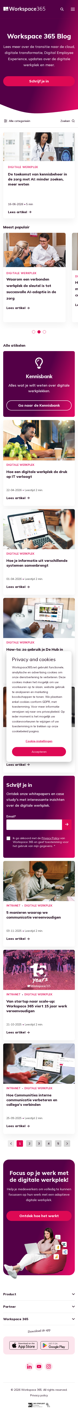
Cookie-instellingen (39, 741)
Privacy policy (39, 1395)
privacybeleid (50, 711)
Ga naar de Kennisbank (39, 405)
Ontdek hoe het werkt (39, 1215)
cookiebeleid (20, 731)
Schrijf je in (39, 81)
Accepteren (39, 752)
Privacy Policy (50, 838)
